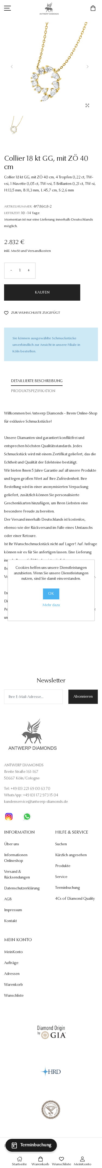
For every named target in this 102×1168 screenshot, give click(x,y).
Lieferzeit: (12, 213)
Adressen (12, 974)
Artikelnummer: (18, 206)
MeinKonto (13, 952)
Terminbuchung (67, 888)
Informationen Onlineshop (15, 858)
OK (51, 594)
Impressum (13, 910)
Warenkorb (13, 985)
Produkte (62, 866)
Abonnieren (83, 697)
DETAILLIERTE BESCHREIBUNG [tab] (37, 381)
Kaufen (42, 293)
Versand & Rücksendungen (17, 875)
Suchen (61, 844)
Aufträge (11, 963)
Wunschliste (14, 996)
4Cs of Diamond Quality (75, 899)
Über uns (11, 844)
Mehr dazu (51, 605)
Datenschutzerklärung (22, 889)
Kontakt (10, 921)
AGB (8, 899)
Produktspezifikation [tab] (33, 391)
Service (61, 877)
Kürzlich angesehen (71, 855)
